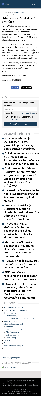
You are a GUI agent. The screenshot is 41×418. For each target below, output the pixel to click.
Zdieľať (15, 87)
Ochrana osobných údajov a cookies (21, 391)
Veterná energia (12, 335)
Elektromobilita (10, 313)
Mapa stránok (28, 393)
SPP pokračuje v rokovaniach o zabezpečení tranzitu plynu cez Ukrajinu (21, 276)
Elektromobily (11, 316)
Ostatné (7, 340)
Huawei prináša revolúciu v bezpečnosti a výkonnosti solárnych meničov (21, 264)
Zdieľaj (7, 4)
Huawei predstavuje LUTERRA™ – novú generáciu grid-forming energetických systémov (19, 143)
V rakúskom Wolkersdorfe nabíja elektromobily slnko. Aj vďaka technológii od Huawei (21, 195)
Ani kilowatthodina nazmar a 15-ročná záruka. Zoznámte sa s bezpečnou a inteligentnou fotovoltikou (21, 158)
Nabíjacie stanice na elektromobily (20, 319)
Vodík (6, 349)
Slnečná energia (12, 332)
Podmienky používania (20, 389)
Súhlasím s (9, 113)
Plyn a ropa (20, 12)
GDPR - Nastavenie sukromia (13, 393)
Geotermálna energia (14, 329)
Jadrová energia (10, 321)
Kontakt (36, 393)
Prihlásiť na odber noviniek (20, 124)
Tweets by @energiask (11, 358)
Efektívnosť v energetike (13, 308)
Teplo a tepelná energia (13, 346)
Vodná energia (12, 338)
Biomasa (9, 327)
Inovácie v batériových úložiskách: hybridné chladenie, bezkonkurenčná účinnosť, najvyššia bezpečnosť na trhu (21, 212)
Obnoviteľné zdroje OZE (13, 324)
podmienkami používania (25, 113)
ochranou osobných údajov (14, 120)
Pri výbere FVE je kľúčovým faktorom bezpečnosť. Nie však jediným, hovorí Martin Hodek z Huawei (18, 230)
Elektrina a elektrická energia (15, 310)
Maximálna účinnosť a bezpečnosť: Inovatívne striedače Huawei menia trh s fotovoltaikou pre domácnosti (19, 249)
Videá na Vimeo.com (16, 362)
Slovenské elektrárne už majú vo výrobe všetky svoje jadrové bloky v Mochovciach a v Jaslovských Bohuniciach (20, 290)
